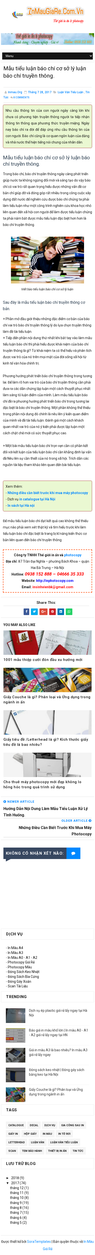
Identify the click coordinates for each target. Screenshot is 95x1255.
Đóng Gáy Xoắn (19, 981)
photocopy (72, 555)
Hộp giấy (30, 1133)
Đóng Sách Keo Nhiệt (23, 972)
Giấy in (13, 1133)
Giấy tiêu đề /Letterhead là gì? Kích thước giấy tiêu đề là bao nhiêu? (45, 742)
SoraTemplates (39, 1242)
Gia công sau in (72, 1125)
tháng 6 (16, 1218)
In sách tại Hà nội (21, 505)
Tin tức (78, 1151)
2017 (15, 1183)
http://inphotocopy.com (55, 581)
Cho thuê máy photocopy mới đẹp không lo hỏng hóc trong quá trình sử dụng (42, 784)
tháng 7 (16, 1213)
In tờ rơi (64, 1133)
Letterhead (16, 1142)
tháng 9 (16, 1203)
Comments (21, 97)
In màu (47, 1133)
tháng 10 (17, 1198)
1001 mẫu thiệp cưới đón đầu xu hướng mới (43, 660)
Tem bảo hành (32, 1151)
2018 (15, 1178)
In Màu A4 (15, 948)
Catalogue (16, 1125)
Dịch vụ (49, 1125)
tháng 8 (16, 1208)
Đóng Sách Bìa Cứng (23, 977)
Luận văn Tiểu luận (70, 92)
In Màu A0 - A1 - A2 (22, 958)
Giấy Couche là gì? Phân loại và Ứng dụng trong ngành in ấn (47, 699)
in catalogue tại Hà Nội (37, 499)
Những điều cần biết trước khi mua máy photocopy (48, 493)
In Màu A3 (15, 953)
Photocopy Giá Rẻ (21, 962)
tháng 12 (17, 1188)
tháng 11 (17, 1193)
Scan (12, 1151)
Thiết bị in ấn (57, 1151)
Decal (34, 1125)
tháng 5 (16, 1223)
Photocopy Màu (20, 967)
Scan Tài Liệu (18, 986)
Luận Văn (37, 1142)
